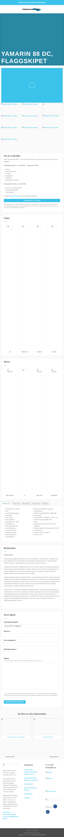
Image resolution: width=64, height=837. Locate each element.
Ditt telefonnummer (10, 649)
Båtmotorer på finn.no (31, 780)
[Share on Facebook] (2, 748)
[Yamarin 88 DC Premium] (11, 109)
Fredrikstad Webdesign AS (38, 834)
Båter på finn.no (29, 774)
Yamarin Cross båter (30, 772)
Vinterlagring (28, 794)
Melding (6, 658)
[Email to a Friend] (6, 748)
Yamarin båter (28, 770)
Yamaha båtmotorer (30, 778)
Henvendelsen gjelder (11, 622)
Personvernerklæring (32, 830)
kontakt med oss (15, 196)
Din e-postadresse (10, 640)
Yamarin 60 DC (54, 756)
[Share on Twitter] (4, 748)
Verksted (27, 798)
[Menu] (2, 9)
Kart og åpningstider (9, 814)
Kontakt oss (7, 812)
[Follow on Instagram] (48, 812)
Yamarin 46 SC (10, 756)
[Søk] (62, 9)
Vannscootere (28, 784)
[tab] (6, 503)
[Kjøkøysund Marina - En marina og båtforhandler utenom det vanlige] (32, 9)
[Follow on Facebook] (55, 806)
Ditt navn (7, 631)
